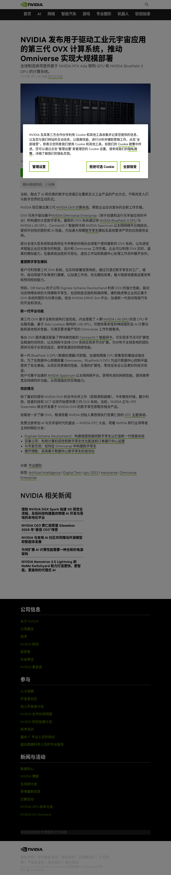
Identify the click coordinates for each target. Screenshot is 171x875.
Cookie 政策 (126, 144)
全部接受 (130, 167)
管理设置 (39, 167)
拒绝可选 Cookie (101, 167)
